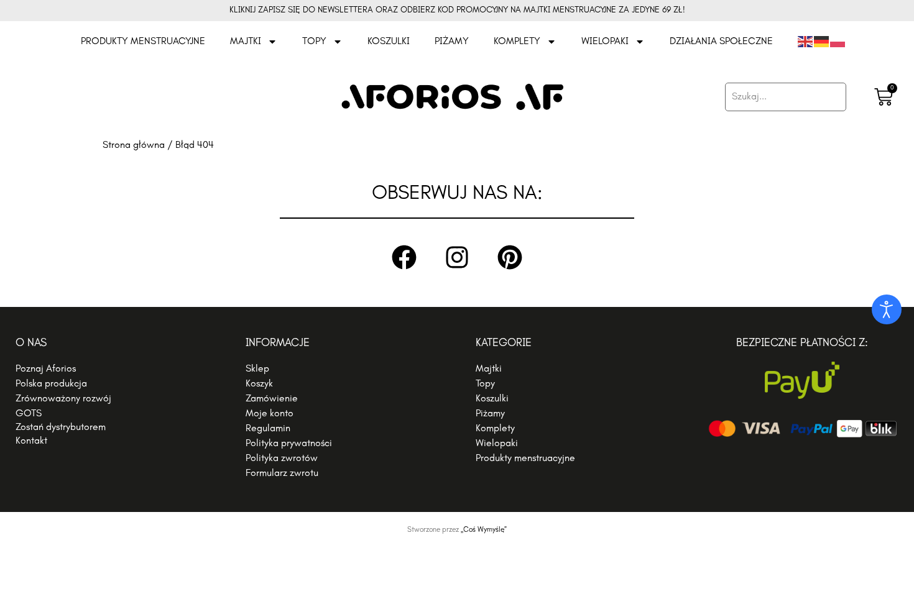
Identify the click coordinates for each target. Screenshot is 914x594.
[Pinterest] (510, 257)
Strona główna (134, 145)
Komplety (517, 42)
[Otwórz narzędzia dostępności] (887, 309)
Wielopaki (605, 42)
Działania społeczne (721, 42)
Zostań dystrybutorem (61, 427)
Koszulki (388, 42)
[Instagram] (457, 257)
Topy (314, 42)
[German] (822, 42)
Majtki (245, 42)
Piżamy (452, 42)
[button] (112, 427)
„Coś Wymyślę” (484, 530)
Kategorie (504, 343)
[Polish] (838, 42)
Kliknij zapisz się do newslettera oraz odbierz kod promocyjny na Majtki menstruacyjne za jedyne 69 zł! (457, 10)
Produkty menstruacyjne (143, 42)
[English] (806, 42)
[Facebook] (404, 257)
